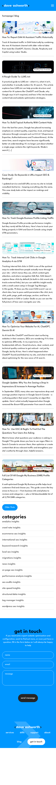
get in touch (36, 742)
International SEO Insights (14, 540)
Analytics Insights (10, 521)
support (34, 732)
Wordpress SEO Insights (13, 606)
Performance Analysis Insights (17, 576)
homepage (7, 16)
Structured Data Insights (14, 594)
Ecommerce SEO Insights (14, 534)
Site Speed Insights (11, 588)
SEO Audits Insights (11, 582)
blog (17, 16)
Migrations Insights (11, 558)
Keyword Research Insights (15, 546)
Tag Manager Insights (13, 600)
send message (28, 698)
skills (22, 732)
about (47, 732)
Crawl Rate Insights (11, 528)
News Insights (8, 564)
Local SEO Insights (10, 552)
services (10, 732)
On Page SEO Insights (12, 570)
